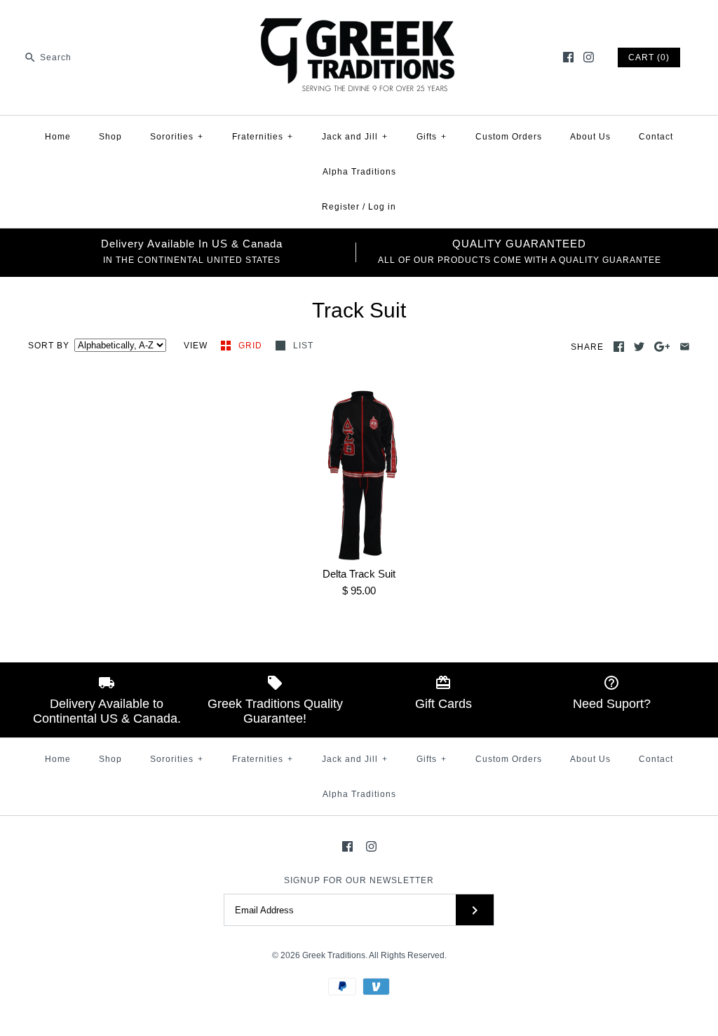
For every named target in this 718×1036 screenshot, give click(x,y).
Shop (110, 137)
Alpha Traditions (359, 172)
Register (341, 207)
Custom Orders (508, 137)
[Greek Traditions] (359, 22)
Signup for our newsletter (359, 880)
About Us (590, 137)
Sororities (176, 137)
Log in (382, 207)
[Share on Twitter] (639, 346)
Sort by (48, 345)
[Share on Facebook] (619, 346)
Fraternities (262, 137)
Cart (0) (649, 57)
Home (58, 137)
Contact (656, 137)
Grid (251, 345)
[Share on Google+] (662, 346)
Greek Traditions (333, 955)
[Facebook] (568, 57)
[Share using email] (684, 346)
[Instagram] (588, 57)
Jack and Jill (355, 137)
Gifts (431, 137)
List (303, 345)
